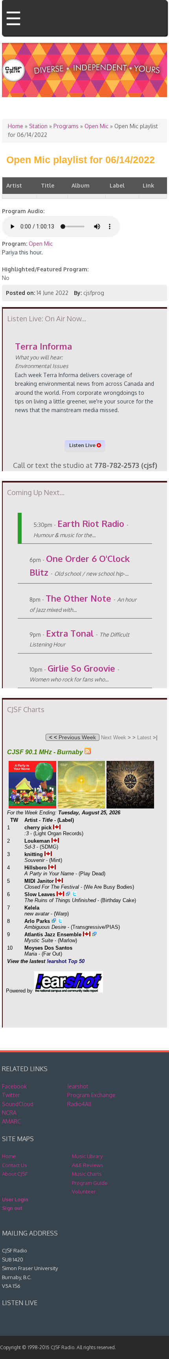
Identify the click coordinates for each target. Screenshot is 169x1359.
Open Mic (96, 126)
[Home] (84, 83)
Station (38, 126)
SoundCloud (17, 1104)
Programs (66, 126)
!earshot (77, 1086)
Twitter (11, 1095)
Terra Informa (43, 346)
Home (15, 126)
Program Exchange (91, 1095)
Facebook (14, 1086)
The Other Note (78, 598)
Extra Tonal (70, 633)
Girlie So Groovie (81, 668)
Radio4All (79, 1104)
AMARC (11, 1121)
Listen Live (83, 445)
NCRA (9, 1112)
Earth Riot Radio (90, 523)
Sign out (12, 1208)
